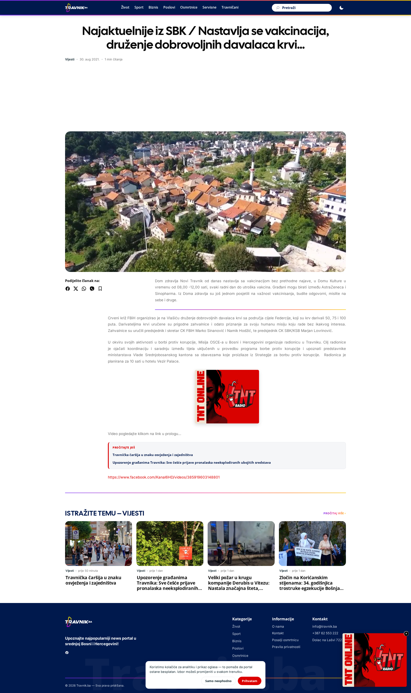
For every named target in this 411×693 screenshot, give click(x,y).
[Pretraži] (277, 7)
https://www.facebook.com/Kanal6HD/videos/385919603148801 (164, 477)
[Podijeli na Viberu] (92, 288)
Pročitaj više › (334, 513)
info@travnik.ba (324, 626)
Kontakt (278, 633)
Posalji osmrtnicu (285, 640)
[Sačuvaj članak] (100, 288)
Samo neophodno (218, 681)
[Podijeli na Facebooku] (67, 288)
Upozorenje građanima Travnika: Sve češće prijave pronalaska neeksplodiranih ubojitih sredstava (192, 462)
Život (125, 7)
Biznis (153, 7)
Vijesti (69, 59)
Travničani (230, 7)
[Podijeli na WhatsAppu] (83, 288)
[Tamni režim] (341, 7)
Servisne (209, 7)
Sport (138, 7)
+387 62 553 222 (325, 633)
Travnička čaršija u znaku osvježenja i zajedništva (153, 455)
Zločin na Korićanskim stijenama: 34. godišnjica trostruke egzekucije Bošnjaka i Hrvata (312, 585)
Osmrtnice (188, 7)
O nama (278, 626)
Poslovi (169, 7)
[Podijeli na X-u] (75, 288)
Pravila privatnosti (286, 647)
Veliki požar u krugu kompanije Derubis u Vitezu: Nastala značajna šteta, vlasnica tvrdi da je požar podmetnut (238, 588)
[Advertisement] (205, 97)
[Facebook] (67, 652)
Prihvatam (249, 681)
